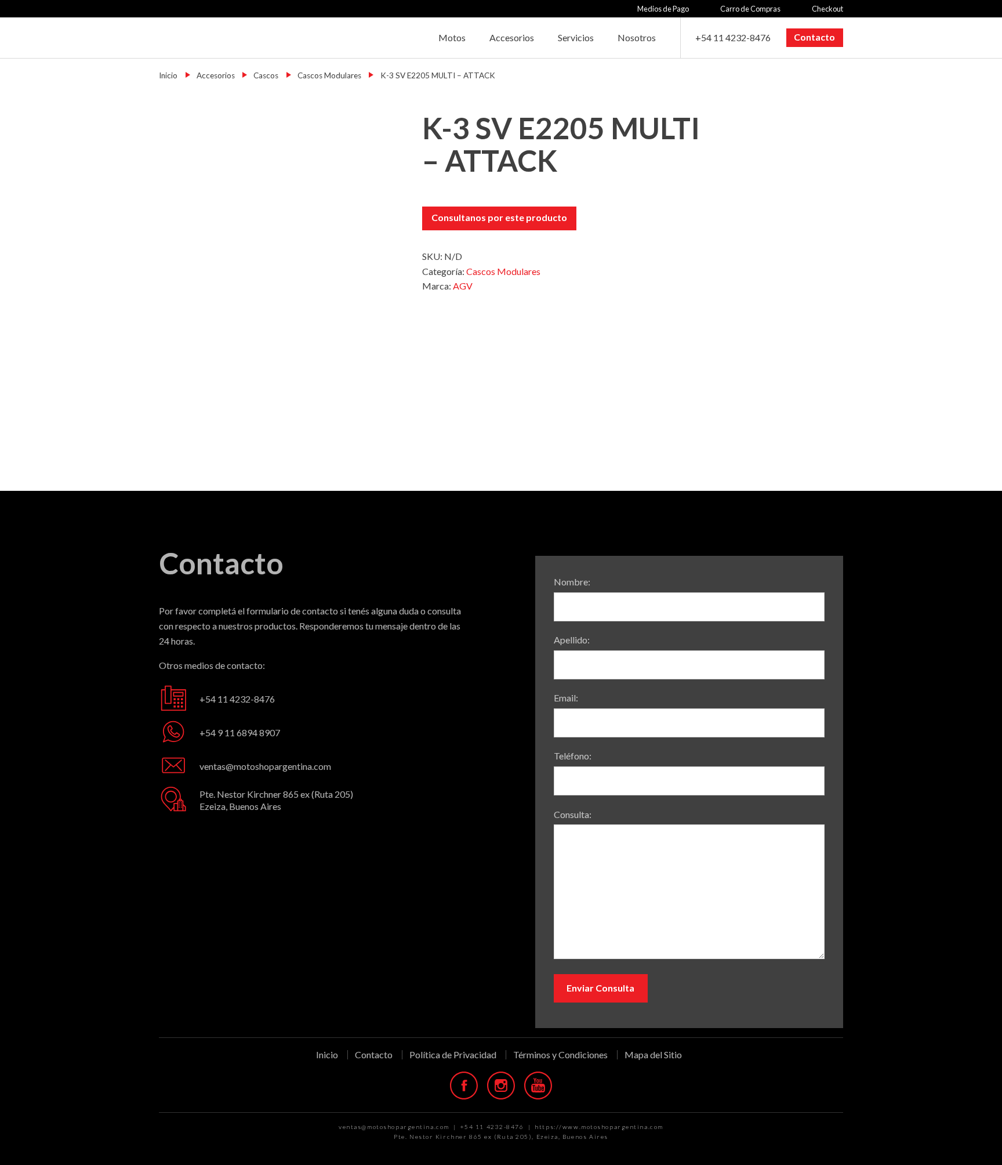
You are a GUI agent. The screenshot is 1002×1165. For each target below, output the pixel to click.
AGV (463, 285)
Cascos (265, 75)
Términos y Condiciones (560, 1054)
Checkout (827, 8)
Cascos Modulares (329, 75)
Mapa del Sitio (653, 1054)
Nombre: (572, 581)
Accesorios (511, 37)
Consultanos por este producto (499, 217)
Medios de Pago (663, 8)
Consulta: (572, 814)
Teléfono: (572, 755)
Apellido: (572, 639)
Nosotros (637, 37)
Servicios (576, 37)
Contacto (814, 36)
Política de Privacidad (452, 1054)
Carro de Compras (750, 8)
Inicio (168, 75)
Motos (452, 37)
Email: (566, 697)
